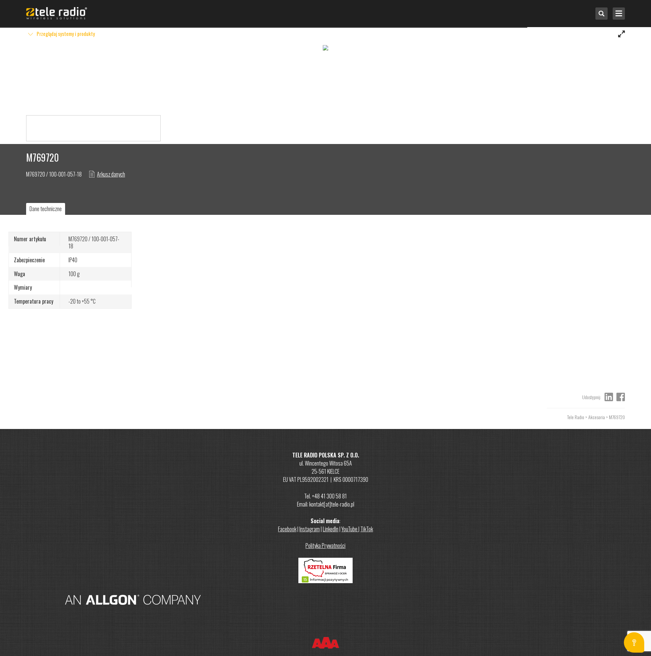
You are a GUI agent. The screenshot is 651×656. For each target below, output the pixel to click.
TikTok (366, 529)
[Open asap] (634, 642)
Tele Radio (575, 417)
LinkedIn (330, 529)
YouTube (349, 529)
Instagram (309, 529)
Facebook (287, 529)
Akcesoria (596, 417)
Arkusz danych (111, 174)
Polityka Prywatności (325, 545)
